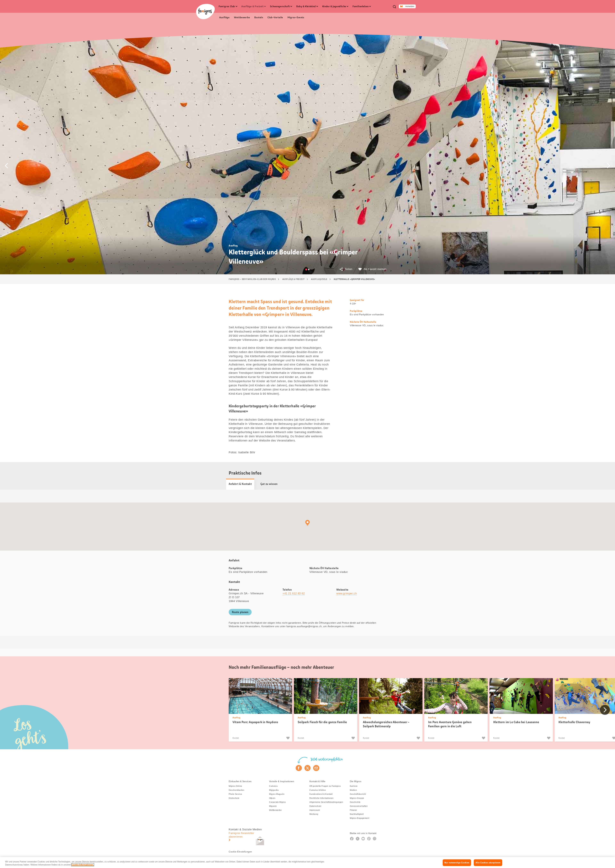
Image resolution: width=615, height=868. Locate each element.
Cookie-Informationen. (83, 865)
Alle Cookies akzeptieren (488, 862)
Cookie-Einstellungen (240, 851)
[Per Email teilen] (316, 768)
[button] (6, 165)
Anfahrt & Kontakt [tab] (240, 484)
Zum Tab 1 (306, 269)
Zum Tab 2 (308, 269)
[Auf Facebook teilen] (299, 768)
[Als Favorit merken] (288, 738)
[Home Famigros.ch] (205, 11)
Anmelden (409, 6)
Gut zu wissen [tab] (269, 484)
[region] (307, 862)
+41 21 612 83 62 (294, 593)
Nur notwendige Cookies (456, 862)
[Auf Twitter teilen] (307, 768)
